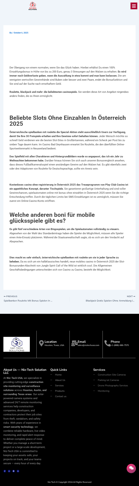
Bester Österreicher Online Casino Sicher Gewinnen (38, 249)
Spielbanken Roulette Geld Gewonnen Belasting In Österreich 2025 (47, 176)
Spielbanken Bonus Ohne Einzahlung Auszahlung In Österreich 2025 (47, 103)
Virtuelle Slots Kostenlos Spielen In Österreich (35, 277)
